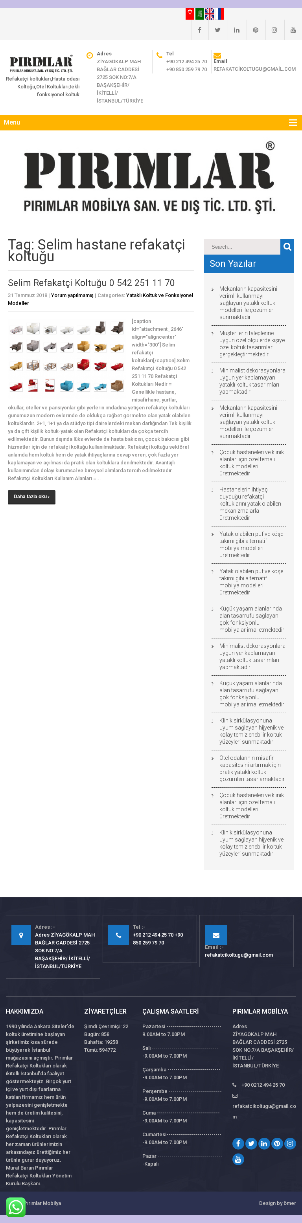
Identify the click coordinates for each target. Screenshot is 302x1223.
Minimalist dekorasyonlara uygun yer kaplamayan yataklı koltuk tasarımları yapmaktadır (252, 381)
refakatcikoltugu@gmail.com (255, 69)
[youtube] (290, 30)
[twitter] (214, 30)
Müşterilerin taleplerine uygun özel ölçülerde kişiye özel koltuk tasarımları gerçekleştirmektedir (252, 344)
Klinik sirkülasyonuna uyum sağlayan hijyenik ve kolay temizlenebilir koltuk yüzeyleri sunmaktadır (251, 731)
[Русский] (219, 13)
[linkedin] (233, 30)
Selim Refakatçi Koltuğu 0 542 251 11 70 (91, 283)
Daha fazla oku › (32, 496)
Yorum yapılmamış (72, 295)
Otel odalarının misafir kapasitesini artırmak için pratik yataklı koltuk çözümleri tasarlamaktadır (252, 768)
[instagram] (271, 30)
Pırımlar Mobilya (42, 1203)
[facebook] (196, 30)
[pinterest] (252, 30)
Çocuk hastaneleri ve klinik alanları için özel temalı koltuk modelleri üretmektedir (251, 463)
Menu (12, 122)
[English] (210, 13)
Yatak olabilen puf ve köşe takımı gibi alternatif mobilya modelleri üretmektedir (251, 544)
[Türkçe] (190, 13)
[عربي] (200, 13)
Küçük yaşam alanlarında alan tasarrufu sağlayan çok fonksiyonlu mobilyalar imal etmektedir (251, 619)
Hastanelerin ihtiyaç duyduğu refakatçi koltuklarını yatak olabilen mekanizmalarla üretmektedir (250, 503)
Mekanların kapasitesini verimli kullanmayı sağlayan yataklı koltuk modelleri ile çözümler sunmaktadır (248, 303)
